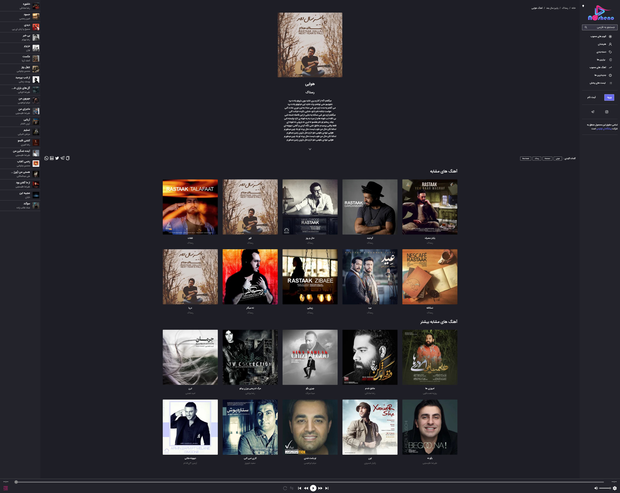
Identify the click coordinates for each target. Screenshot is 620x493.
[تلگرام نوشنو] (593, 112)
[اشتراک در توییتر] (57, 159)
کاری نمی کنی (250, 458)
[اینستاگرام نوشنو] (607, 112)
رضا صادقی (370, 393)
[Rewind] (306, 488)
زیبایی (310, 308)
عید (370, 308)
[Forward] (320, 488)
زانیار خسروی (370, 463)
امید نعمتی (190, 393)
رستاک (430, 243)
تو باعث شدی (310, 458)
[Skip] (327, 488)
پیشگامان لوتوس (604, 129)
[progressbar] (310, 482)
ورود (609, 97)
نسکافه (430, 308)
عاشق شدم (370, 389)
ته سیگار (250, 308)
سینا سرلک (310, 393)
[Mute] (596, 488)
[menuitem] (600, 36)
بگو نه (429, 458)
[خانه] (601, 13)
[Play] (313, 488)
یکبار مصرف (430, 238)
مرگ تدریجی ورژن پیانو (250, 389)
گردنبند (370, 238)
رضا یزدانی (250, 393)
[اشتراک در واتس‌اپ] (46, 159)
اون (370, 458)
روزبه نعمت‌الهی (430, 393)
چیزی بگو (310, 389)
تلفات (190, 238)
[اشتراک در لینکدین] (52, 159)
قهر (250, 238)
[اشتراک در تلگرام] (62, 159)
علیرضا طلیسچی (430, 463)
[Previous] (299, 488)
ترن (190, 389)
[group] (310, 485)
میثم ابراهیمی (310, 463)
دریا (190, 308)
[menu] (600, 96)
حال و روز (310, 238)
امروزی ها (429, 389)
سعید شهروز (250, 463)
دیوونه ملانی (190, 458)
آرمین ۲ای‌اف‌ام (190, 463)
